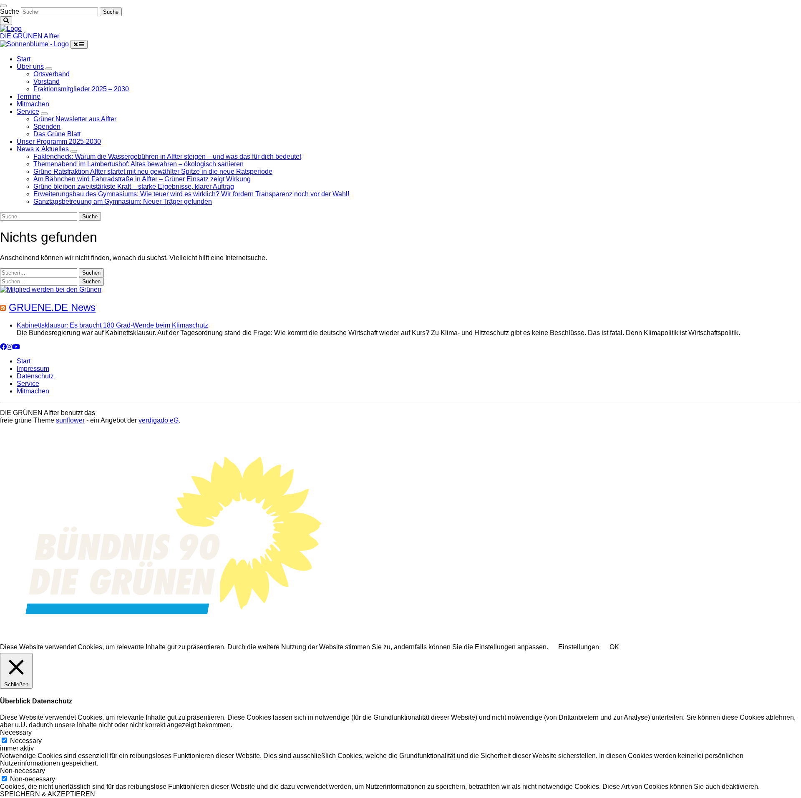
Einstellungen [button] (578, 646)
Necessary (26, 740)
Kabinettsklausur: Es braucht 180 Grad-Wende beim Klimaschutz (112, 325)
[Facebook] (3, 346)
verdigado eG (159, 420)
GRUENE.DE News (52, 307)
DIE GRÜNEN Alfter (29, 36)
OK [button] (614, 646)
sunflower (70, 420)
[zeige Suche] (6, 20)
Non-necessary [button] (22, 770)
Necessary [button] (16, 732)
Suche (9, 11)
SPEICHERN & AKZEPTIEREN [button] (47, 794)
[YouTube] (16, 346)
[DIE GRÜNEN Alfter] (11, 28)
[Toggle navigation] (3, 6)
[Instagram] (10, 346)
